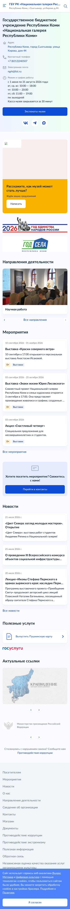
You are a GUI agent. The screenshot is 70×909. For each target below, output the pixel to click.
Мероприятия (12, 779)
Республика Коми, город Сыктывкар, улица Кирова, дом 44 (34, 49)
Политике (8, 892)
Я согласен (35, 902)
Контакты (9, 814)
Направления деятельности (22, 800)
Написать (16, 204)
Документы (10, 828)
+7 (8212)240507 (17, 61)
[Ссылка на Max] (44, 123)
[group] (35, 686)
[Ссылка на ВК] (25, 123)
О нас (6, 793)
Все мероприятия (14, 452)
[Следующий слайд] (39, 710)
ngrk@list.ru (14, 71)
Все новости (11, 610)
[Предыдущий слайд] (5, 320)
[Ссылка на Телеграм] (35, 123)
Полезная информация (18, 849)
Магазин (8, 821)
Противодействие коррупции (35, 753)
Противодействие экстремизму (24, 842)
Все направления (35, 319)
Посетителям (12, 772)
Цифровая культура (27, 877)
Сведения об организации (20, 807)
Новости (8, 786)
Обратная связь (13, 856)
